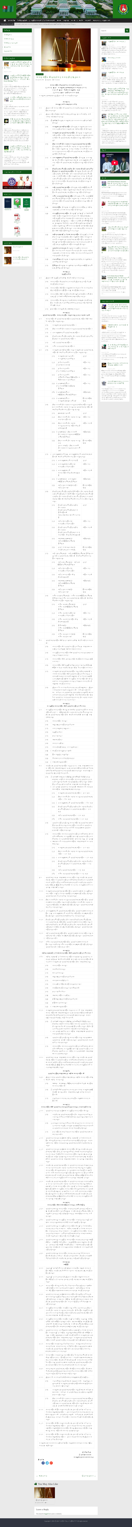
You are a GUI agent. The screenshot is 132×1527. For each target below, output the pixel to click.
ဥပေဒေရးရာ (40, 74)
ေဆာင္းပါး (81, 20)
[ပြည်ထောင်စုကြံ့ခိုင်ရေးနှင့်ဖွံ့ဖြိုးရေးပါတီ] (8, 7)
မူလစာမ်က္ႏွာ (11, 20)
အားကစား (59, 20)
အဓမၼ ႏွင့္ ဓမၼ (113, 58)
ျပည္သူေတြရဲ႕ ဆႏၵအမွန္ (115, 72)
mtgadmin (49, 79)
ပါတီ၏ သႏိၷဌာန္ (9, 39)
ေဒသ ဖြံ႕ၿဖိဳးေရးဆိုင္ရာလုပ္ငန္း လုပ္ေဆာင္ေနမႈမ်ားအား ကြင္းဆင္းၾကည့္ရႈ (20, 99)
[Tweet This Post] (47, 1462)
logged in (47, 1514)
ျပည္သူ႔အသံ (106, 20)
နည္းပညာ (66, 20)
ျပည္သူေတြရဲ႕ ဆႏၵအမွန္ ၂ (116, 41)
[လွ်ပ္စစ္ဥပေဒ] (44, 1488)
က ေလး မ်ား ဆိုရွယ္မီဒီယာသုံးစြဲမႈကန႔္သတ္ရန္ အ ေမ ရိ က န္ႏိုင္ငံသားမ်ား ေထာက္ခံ (118, 346)
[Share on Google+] (51, 1462)
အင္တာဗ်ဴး (87, 20)
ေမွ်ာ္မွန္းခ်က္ (7, 47)
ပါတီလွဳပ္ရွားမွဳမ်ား (22, 20)
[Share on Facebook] (43, 1462)
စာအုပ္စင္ (96, 20)
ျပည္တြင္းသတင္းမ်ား (35, 20)
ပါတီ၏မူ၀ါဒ (8, 35)
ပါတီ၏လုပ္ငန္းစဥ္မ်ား (10, 43)
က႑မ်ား (73, 20)
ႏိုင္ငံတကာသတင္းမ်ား (49, 20)
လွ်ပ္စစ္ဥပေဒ (18, 247)
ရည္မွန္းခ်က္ (8, 51)
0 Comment (57, 79)
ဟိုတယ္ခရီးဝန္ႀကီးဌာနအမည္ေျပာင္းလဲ (26, 24)
